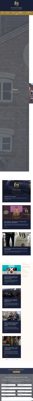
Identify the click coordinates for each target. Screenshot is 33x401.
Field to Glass (28, 12)
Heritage (7, 12)
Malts (2, 12)
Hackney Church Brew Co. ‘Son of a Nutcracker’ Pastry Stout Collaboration (11, 348)
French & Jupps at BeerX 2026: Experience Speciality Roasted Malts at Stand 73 (11, 277)
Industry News (25, 271)
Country (2, 393)
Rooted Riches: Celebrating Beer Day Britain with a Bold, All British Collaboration (15, 222)
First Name (3, 383)
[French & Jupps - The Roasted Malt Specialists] (16, 4)
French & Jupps (16, 8)
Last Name (19, 383)
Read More (6, 200)
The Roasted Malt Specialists (16, 9)
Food (23, 268)
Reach (16, 13)
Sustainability (20, 12)
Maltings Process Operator (10, 196)
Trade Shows (25, 276)
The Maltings (25, 275)
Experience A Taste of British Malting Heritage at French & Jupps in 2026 (10, 300)
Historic (24, 270)
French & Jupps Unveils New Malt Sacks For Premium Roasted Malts (16, 249)
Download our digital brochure (16, 369)
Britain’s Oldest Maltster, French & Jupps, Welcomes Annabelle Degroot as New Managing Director (11, 324)
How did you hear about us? (22, 393)
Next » (17, 359)
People (13, 12)
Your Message (3, 396)
